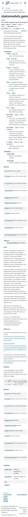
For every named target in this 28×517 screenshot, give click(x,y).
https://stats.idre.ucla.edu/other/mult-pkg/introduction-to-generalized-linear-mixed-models (15, 338)
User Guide (8, 8)
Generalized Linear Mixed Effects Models (13, 10)
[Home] (2, 8)
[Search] (20, 3)
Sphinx (11, 515)
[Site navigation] (3, 3)
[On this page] (25, 3)
